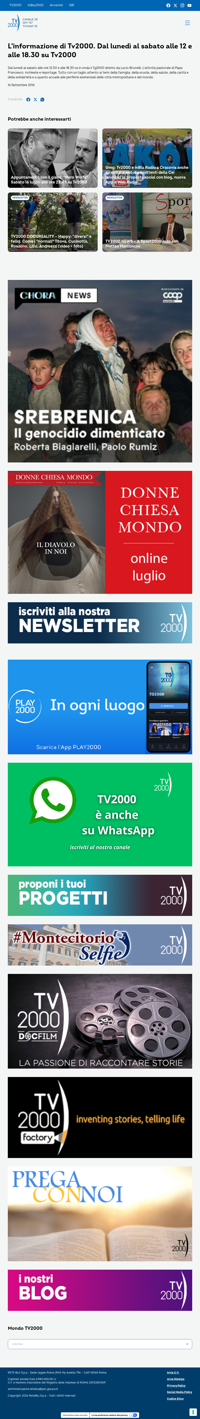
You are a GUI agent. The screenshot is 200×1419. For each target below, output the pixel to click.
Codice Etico (175, 1398)
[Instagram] (182, 5)
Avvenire (56, 5)
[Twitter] (175, 5)
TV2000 (15, 5)
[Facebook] (168, 5)
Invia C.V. (173, 1372)
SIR (71, 5)
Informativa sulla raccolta (75, 1415)
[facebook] (28, 99)
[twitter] (35, 99)
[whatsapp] (42, 99)
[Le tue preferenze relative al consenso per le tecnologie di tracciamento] (193, 1412)
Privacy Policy (176, 1385)
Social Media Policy (179, 1392)
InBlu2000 (36, 5)
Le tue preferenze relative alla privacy (110, 1415)
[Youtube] (189, 5)
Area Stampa (175, 1379)
